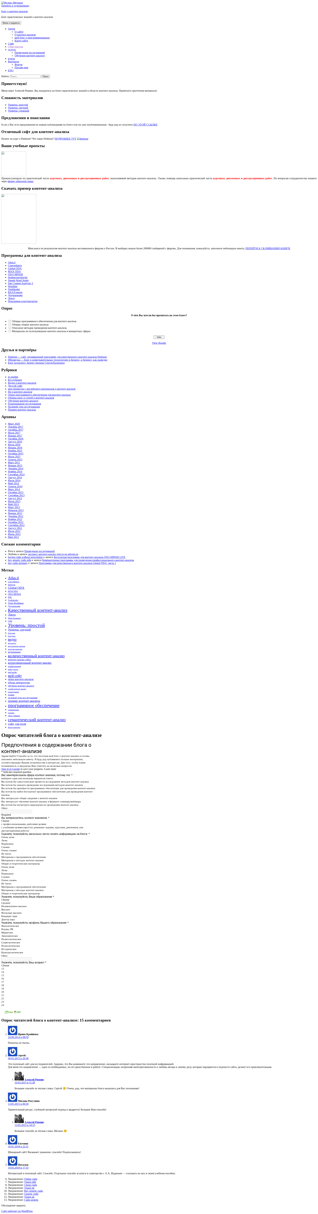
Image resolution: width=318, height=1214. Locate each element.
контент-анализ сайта (19, 659)
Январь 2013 (15, 513)
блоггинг (11, 633)
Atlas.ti (11, 262)
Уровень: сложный (18, 110)
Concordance (15, 265)
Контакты (13, 61)
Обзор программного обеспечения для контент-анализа (39, 394)
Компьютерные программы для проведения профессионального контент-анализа (88, 560)
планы (11, 694)
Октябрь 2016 (15, 438)
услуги (12, 49)
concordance (13, 582)
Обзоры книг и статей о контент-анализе (31, 397)
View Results (159, 343)
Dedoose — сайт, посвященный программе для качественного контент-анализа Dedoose (57, 356)
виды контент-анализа (16, 646)
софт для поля (17, 724)
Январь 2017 (15, 435)
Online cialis (30, 1179)
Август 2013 (15, 498)
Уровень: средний (18, 107)
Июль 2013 (14, 501)
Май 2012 (13, 537)
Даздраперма (15, 295)
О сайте (19, 31)
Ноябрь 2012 (15, 519)
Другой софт (15, 385)
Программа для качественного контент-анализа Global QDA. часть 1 (77, 563)
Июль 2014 (14, 480)
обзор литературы (19, 682)
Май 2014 (13, 483)
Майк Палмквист (14, 618)
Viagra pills (30, 1182)
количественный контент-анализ (36, 655)
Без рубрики (15, 379)
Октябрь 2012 (15, 522)
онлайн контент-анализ (17, 689)
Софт (11, 43)
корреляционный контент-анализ (30, 663)
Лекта (11, 298)
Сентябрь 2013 (16, 495)
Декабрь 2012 (15, 516)
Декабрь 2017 (15, 426)
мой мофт (12, 672)
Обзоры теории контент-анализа (30, 324)
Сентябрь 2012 (16, 525)
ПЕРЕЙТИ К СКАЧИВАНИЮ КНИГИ (267, 248)
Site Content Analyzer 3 (20, 283)
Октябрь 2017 (15, 429)
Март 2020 (14, 423)
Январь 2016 (15, 447)
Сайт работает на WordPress (17, 1211)
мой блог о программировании (32, 37)
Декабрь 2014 (15, 468)
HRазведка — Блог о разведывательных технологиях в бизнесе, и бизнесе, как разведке (57, 359)
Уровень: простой (18, 104)
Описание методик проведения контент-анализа (39, 327)
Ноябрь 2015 (15, 450)
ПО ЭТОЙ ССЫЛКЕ (145, 124)
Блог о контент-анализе (14, 11)
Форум (18, 64)
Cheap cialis (30, 1185)
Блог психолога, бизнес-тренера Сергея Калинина (36, 362)
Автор (11, 28)
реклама (11, 713)
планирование (13, 692)
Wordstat (12, 286)
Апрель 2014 (15, 486)
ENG (11, 70)
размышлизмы (13, 710)
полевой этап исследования (22, 697)
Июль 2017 (14, 432)
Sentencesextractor (17, 277)
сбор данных (14, 716)
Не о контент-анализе (20, 391)
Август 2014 (15, 477)
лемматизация (14, 666)
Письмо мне (21, 67)
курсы (11, 58)
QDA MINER (15, 274)
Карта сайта (21, 40)
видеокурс (12, 643)
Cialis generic (31, 1199)
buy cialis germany (18, 563)
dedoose (11, 585)
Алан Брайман (16, 603)
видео (12, 639)
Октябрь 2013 (15, 492)
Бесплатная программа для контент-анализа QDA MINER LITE (89, 557)
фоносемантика (14, 727)
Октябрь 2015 (15, 453)
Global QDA (15, 268)
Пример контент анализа (22, 409)
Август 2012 (15, 528)
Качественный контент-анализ (37, 610)
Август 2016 (15, 441)
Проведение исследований (30, 52)
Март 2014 (14, 489)
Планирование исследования (24, 403)
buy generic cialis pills (19, 560)
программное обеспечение (33, 705)
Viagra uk (29, 1188)
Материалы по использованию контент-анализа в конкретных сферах (51, 331)
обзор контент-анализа (20, 679)
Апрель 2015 (15, 459)
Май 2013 (13, 504)
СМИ (10, 621)
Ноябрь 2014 (15, 471)
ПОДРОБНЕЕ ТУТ (65, 138)
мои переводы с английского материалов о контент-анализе (42, 388)
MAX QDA (14, 271)
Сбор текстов (15, 46)
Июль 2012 (14, 531)
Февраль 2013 (16, 510)
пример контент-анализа (24, 701)
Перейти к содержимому (15, 5)
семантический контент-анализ (37, 719)
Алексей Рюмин (34, 1079)
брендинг (12, 636)
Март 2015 (14, 462)
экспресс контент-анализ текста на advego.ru (53, 554)
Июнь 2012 (14, 534)
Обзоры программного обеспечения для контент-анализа (44, 321)
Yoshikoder (14, 289)
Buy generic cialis (33, 1190)
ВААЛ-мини (15, 292)
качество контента (15, 649)
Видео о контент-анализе (22, 382)
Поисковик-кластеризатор (22, 301)
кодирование (14, 652)
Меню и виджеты (11, 23)
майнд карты (13, 669)
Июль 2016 (14, 444)
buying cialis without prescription (25, 557)
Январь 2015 (15, 465)
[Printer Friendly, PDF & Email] (12, 1013)
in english (13, 377)
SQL (10, 597)
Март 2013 (14, 507)
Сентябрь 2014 (16, 474)
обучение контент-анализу (21, 685)
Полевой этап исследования (24, 406)
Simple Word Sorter (18, 280)
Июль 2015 (14, 456)
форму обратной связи (20, 181)
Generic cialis (31, 1193)
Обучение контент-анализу (30, 55)
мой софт (15, 676)
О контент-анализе (25, 34)
